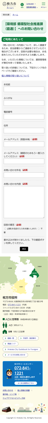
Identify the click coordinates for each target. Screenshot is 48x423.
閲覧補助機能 (31, 7)
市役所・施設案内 (29, 338)
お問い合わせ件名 (12, 170)
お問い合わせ (8, 390)
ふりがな (8, 98)
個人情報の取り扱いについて (15, 76)
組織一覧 (11, 338)
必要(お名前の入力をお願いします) (22, 229)
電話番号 (8, 112)
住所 (6, 126)
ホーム (15, 15)
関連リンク (12, 343)
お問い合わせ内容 (12, 184)
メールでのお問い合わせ (16, 355)
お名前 (7, 84)
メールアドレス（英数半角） (17, 139)
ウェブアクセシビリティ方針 (14, 398)
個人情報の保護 (23, 390)
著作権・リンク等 (10, 394)
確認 (24, 249)
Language (30, 3)
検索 (22, 7)
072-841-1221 (14, 305)
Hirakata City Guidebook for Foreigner (23, 349)
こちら (26, 383)
